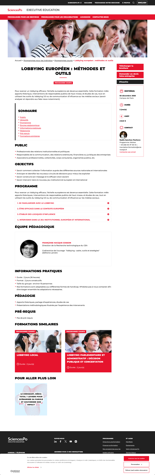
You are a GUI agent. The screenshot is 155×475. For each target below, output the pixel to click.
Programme (25, 123)
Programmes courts (63, 60)
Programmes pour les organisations (59, 17)
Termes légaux (131, 452)
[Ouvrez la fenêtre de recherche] (133, 3)
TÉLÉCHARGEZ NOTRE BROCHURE (107, 3)
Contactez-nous (101, 17)
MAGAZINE (88, 3)
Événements (130, 445)
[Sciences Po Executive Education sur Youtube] (71, 441)
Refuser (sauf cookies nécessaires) (136, 470)
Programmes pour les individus (23, 17)
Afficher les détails (33, 467)
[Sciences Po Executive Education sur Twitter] (65, 441)
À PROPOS (126, 3)
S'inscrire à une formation (111, 442)
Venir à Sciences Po (132, 449)
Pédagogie (25, 131)
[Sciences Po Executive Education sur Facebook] (60, 441)
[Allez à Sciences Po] (23, 440)
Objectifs (24, 120)
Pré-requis (25, 133)
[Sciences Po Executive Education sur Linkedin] (55, 441)
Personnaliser (135, 464)
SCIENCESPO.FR (73, 3)
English (142, 3)
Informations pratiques (30, 128)
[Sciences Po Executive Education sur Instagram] (76, 441)
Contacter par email (128, 152)
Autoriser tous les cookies (136, 458)
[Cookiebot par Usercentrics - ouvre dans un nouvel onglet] (15, 471)
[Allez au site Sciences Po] (15, 10)
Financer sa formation (110, 445)
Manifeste (129, 442)
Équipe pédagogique (29, 125)
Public (23, 117)
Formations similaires (30, 136)
